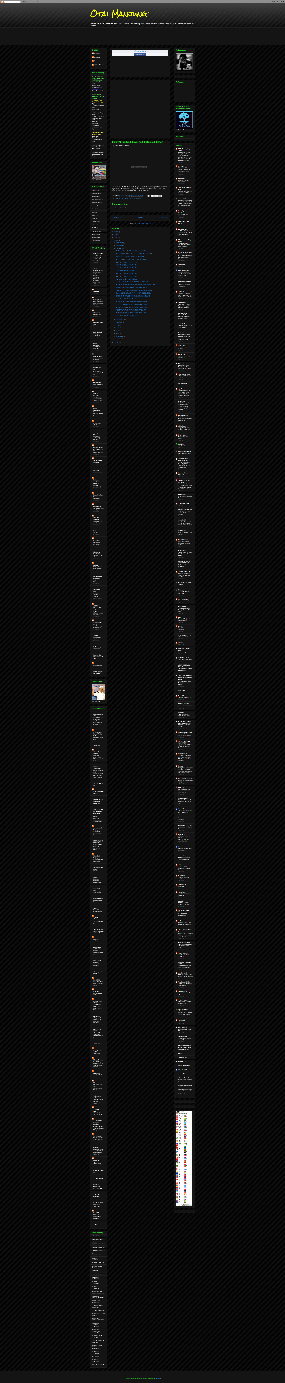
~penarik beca (182, 302)
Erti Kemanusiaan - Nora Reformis (184, 1030)
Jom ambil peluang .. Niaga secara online (185, 849)
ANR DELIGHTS (98, 783)
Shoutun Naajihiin (98, 898)
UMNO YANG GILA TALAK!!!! (183, 955)
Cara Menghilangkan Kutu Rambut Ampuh (185, 669)
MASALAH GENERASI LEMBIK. (184, 376)
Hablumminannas (98, 322)
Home (140, 218)
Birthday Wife (96, 1103)
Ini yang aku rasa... (183, 910)
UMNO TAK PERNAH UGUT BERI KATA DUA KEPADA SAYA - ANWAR (185, 295)
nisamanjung (96, 1161)
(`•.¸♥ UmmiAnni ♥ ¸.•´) (184, 503)
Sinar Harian (95, 209)
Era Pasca (181, 712)
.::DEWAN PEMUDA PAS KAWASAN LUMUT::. (97, 608)
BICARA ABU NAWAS (185, 509)
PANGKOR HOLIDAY (98, 1250)
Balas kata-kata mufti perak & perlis (98, 509)
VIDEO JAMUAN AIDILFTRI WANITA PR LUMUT (132, 304)
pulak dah (181, 865)
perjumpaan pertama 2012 (98, 953)
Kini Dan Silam (182, 383)
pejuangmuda (97, 506)
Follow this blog (140, 54)
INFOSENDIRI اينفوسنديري (97, 461)
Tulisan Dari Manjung (96, 857)
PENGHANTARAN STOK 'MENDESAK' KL (98, 1139)
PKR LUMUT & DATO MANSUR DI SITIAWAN (131, 251)
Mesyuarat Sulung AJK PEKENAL (97, 1153)
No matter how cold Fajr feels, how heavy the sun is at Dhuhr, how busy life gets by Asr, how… (98, 722)
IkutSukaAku (182, 1094)
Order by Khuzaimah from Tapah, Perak (98, 932)
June (118, 328)
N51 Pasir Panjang (98, 394)
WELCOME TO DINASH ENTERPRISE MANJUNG (97, 1003)
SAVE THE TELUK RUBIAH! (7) (126, 270)
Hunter (95, 343)
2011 (116, 237)
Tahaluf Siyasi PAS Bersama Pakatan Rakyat (185, 984)
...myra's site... (97, 745)
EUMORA (95, 871)
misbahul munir (182, 973)
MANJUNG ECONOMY (95, 1287)
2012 (116, 235)
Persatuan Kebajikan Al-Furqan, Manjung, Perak (98, 769)
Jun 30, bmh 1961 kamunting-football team (98, 372)
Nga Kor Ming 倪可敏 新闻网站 (98, 672)
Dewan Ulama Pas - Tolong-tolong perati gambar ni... (98, 303)
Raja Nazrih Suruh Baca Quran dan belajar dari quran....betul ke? (184, 790)
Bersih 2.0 (181, 333)
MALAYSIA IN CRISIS (185, 825)
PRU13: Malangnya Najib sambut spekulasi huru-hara (98, 450)
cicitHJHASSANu (99, 65)
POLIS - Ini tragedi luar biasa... (98, 385)
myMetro (94, 212)
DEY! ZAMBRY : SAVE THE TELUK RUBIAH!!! (131, 259)
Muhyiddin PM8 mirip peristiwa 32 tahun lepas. (184, 428)
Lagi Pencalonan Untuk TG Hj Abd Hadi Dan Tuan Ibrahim (185, 746)
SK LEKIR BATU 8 (97, 1239)
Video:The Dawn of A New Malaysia (185, 533)
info (94, 581)
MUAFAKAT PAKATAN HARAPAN (184, 592)
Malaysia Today (96, 206)
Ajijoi (179, 617)
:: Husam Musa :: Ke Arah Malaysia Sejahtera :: (185, 1079)
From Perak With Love (184, 982)
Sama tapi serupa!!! (183, 652)
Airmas (180, 818)
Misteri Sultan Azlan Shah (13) (184, 993)
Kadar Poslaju (96, 1053)
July (117, 325)
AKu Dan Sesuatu (98, 1178)
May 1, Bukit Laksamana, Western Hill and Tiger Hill (98, 819)
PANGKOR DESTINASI (95, 1282)
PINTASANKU (97, 877)
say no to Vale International (96, 541)
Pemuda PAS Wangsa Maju (184, 649)
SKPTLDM (95, 1271)
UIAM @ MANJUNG (98, 1310)
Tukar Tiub (181, 345)
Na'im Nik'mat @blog (184, 374)
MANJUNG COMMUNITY (96, 1360)
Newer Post (116, 218)
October (119, 248)
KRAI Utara (181, 787)
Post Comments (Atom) (144, 223)
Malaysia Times (96, 237)
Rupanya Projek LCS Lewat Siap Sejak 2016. (185, 356)
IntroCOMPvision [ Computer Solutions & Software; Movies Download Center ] (98, 1124)
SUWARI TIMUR (183, 1061)
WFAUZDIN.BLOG (183, 222)
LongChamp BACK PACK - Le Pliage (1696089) (98, 1065)
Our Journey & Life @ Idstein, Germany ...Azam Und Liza (98, 1098)
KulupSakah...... (182, 473)
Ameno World (182, 354)
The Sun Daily (96, 234)
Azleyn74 (95, 939)
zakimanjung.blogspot (98, 1171)
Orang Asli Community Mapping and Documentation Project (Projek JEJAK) (97, 279)
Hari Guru (95, 532)
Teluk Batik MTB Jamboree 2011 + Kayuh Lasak (98, 1204)
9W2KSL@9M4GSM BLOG (98, 792)
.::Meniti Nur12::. (98, 623)
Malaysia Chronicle (97, 202)
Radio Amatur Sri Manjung (98, 829)
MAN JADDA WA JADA (185, 778)
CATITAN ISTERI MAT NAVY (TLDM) (97, 1186)
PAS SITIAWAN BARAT (133, 199)
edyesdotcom (181, 389)
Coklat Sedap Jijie (98, 929)
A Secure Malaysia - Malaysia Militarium (98, 753)
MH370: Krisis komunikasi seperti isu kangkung (185, 811)
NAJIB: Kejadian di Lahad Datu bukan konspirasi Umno (185, 945)
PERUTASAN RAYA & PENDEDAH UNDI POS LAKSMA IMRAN (98, 595)
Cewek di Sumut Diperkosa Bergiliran (185, 497)
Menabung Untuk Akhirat (98, 715)
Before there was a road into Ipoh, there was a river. (98, 258)
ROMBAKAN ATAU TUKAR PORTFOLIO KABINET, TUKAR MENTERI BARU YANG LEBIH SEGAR (184, 464)
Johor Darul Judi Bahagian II (185, 827)
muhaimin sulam (183, 415)
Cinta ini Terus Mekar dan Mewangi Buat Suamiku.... (97, 1215)
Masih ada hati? (97, 314)
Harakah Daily (96, 221)
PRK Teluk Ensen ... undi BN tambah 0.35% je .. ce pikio (184, 801)
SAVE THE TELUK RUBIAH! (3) (126, 316)
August (118, 322)
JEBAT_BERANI (183, 953)
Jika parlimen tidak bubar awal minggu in (98, 413)
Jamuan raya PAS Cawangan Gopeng (185, 781)
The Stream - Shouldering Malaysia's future (97, 880)
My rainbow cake (97, 911)
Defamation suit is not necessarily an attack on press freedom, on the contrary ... (184, 170)
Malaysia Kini (96, 196)
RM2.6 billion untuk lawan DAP (185, 705)
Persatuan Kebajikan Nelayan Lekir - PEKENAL (98, 1149)
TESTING (180, 584)
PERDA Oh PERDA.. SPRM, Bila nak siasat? (184, 715)
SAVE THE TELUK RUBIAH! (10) (126, 262)
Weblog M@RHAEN (184, 1065)
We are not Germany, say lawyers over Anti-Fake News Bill (184, 575)
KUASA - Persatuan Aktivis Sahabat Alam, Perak (98, 271)
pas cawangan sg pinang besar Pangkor (97, 578)
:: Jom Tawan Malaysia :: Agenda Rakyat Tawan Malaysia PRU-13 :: (185, 1047)
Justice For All (182, 885)
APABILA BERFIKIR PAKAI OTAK (183, 181)
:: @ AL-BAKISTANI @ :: (185, 931)
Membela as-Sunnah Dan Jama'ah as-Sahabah (96, 482)
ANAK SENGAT (183, 754)
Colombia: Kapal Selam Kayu (97, 964)
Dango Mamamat (183, 798)
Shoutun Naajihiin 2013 (97, 901)
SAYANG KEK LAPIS (97, 1051)
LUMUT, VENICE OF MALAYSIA (98, 1341)
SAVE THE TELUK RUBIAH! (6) (126, 273)
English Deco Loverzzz (96, 919)
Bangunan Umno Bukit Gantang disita (98, 522)
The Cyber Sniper (183, 599)
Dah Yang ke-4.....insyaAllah (96, 334)
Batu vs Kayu (182, 435)
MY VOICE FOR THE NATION (98, 254)
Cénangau (181, 590)
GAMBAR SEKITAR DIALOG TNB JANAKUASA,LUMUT (134, 290)
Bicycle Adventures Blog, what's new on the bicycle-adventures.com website (98, 813)
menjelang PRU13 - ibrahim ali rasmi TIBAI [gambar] (185, 1013)
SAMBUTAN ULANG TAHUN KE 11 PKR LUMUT (131, 287)
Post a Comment (120, 208)
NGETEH (180, 223)
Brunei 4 (95, 324)
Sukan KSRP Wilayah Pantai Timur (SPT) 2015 (97, 346)
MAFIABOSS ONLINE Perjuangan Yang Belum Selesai (185, 677)
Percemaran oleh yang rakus (97, 638)
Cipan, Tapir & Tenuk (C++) (184, 188)
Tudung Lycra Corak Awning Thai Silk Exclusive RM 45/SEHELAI (98, 1020)
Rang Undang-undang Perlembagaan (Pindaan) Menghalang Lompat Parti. (185, 366)
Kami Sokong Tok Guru (185, 732)
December (119, 243)
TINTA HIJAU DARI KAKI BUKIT (184, 742)
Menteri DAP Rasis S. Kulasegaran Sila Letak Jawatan (184, 543)
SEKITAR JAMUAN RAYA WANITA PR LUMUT (131, 310)
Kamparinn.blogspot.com (98, 496)
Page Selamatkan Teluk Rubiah (97, 148)
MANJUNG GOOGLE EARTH (98, 1314)
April (118, 333)
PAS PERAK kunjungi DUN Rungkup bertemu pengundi (185, 975)
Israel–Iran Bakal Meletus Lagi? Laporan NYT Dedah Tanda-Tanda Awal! (185, 232)
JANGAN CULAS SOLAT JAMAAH (97, 567)
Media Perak (95, 190)
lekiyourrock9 (96, 552)
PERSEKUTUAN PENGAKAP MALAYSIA (98, 801)
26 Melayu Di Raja (98, 447)
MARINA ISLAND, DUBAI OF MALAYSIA (97, 1346)
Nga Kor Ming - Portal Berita (97, 648)
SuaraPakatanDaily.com (185, 1085)
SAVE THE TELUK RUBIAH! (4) (126, 299)
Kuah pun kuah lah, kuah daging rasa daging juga (184, 966)
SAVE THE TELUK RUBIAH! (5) (126, 276)
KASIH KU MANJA (96, 1110)
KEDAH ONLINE (183, 834)
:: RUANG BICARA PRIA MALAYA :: (184, 666)
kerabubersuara (182, 229)
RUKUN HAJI (96, 498)
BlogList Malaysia (183, 540)
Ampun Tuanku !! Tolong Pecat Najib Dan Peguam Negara (184, 682)
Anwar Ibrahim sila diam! (184, 601)
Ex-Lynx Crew (97, 423)
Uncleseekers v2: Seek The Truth (184, 481)
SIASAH (180, 626)
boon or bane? (96, 544)
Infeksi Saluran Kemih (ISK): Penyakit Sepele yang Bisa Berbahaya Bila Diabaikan (185, 256)
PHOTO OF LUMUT (98, 1364)
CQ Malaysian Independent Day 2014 (97, 833)
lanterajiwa (181, 901)
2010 (116, 240)
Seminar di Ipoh (97, 487)
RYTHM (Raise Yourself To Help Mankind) (97, 734)
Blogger (158, 1378)
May (117, 330)
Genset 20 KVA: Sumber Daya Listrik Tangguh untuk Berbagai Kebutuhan (185, 305)
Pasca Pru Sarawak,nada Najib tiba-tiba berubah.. (98, 625)
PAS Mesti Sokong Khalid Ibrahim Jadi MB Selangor (185, 923)
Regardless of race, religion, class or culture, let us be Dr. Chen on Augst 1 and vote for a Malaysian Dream (185, 202)
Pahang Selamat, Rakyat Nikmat (185, 240)
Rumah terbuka (97, 892)
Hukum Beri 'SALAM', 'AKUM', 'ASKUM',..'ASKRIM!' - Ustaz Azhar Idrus (184, 838)
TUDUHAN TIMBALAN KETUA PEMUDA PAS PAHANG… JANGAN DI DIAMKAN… (184, 758)
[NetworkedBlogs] (140, 51)
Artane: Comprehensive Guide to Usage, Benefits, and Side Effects (184, 273)
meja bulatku (182, 494)
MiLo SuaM (181, 401)
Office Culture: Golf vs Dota (98, 984)
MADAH (95, 565)
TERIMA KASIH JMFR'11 (97, 994)
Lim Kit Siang (182, 198)
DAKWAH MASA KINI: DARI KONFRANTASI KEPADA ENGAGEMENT (185, 523)
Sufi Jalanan (96, 313)
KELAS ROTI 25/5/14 (96, 848)
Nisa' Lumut (96, 531)
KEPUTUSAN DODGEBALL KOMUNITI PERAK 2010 (98, 1035)
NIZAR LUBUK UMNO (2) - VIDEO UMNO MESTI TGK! (134, 254)
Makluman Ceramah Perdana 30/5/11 (98, 613)
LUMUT (95, 1225)
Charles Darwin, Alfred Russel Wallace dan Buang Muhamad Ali (185, 418)
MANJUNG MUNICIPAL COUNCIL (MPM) (97, 1331)
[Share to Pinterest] (161, 196)
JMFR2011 (96, 991)
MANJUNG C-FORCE (97, 1030)
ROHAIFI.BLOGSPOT (184, 721)
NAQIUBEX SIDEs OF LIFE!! (98, 981)
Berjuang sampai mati (97, 434)
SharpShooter (182, 606)
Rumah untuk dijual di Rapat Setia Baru (184, 619)
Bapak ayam (181, 474)
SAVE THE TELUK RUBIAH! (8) (126, 268)
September (120, 319)
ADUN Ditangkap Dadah (184, 453)
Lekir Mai (95, 636)
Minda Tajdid (182, 520)
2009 (116, 342)
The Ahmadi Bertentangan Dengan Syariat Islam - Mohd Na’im (185, 284)
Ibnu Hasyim (181, 264)
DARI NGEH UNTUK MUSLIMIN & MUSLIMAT (131, 313)
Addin (180, 1053)
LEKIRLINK (96, 1044)
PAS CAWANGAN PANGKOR (98, 519)
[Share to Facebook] (159, 196)
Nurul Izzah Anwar (183, 270)
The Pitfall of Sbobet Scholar (98, 738)
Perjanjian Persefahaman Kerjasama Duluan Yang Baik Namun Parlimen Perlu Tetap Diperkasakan (185, 337)
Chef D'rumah (97, 1136)
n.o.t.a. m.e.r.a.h (182, 1070)
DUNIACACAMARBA (184, 635)
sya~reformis (181, 1020)
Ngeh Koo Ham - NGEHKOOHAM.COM (98, 657)
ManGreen (97, 57)
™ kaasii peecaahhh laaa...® (183, 212)
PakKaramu (181, 179)
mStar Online (95, 225)
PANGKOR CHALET (98, 1263)
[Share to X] (157, 196)
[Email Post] (148, 196)
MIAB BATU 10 (96, 1236)
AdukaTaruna (182, 426)
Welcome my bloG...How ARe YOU (97, 1084)
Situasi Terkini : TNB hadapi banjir (98, 358)
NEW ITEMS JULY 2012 (98, 922)
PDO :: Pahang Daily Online (184, 149)
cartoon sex (181, 886)
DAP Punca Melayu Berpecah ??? (183, 215)
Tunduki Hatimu (97, 356)
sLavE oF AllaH (97, 332)
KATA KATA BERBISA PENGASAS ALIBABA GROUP (184, 724)
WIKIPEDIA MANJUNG (95, 1277)
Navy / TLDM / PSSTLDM (97, 961)
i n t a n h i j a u (182, 1000)
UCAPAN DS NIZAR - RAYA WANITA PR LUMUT (132, 301)
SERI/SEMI (96, 1073)
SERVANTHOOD (98, 292)
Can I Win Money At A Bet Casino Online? (185, 326)
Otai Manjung (118, 14)
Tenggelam (181, 819)
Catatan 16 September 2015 (185, 697)
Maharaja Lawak (97, 1130)
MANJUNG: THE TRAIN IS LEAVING (98, 1292)
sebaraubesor (182, 892)
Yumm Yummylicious (97, 909)
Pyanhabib (181, 696)
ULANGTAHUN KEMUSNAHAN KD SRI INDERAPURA (133, 293)
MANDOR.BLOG (183, 459)
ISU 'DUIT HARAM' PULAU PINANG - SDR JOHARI (132, 282)
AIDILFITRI (120, 199)
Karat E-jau (181, 690)
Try (179, 1022)
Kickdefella (181, 809)
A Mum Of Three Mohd (185, 252)
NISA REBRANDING (97, 1163)
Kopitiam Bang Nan (183, 703)
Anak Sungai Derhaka (184, 281)
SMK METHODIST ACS (97, 1266)
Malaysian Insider (97, 193)
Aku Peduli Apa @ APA (185, 582)
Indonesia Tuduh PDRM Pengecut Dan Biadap (184, 858)
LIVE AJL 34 (181, 446)
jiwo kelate (181, 847)
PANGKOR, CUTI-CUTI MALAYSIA (97, 1336)
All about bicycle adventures (97, 1195)
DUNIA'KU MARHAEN (96, 409)
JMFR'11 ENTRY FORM (97, 1009)
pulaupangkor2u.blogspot (98, 972)
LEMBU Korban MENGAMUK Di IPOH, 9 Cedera (184, 868)
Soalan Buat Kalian (98, 472)
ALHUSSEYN (182, 550)
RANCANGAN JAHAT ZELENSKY (184, 347)
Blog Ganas (96, 470)
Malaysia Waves (182, 1074)
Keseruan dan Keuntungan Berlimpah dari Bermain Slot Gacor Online (185, 316)
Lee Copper (181, 921)
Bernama (94, 218)
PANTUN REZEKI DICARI (185, 659)
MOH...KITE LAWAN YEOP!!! (184, 963)
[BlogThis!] (154, 196)
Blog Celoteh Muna (96, 889)
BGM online (181, 876)
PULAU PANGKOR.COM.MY (98, 1243)
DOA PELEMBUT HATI (97, 1075)
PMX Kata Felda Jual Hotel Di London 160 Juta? (185, 192)
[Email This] (152, 196)
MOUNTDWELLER (184, 572)
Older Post (164, 218)
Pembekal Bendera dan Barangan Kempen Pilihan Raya (184, 609)
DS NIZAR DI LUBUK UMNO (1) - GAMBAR (130, 256)
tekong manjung (97, 665)
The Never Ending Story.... (98, 868)
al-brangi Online (182, 1036)
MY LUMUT (95, 1356)
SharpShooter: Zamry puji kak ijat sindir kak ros (98, 555)
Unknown (97, 61)
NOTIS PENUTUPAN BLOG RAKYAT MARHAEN (183, 564)
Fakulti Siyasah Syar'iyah (185, 1090)
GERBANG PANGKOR (95, 1258)
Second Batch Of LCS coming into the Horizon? (98, 758)
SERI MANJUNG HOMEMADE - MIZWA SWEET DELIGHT (98, 843)
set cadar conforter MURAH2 (97, 1088)
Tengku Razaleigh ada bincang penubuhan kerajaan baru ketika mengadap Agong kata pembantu (184, 406)
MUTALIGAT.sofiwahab (185, 292)
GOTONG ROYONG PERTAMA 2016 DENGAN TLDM (98, 775)
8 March (95, 425)
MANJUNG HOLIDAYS (95, 1352)
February (119, 336)
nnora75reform (182, 1027)
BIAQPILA (181, 444)
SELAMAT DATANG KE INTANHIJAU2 (184, 1002)
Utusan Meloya (96, 240)
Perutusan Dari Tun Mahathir (183, 437)
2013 (116, 232)
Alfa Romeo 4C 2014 (183, 637)
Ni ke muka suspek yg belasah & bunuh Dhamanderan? (183, 913)
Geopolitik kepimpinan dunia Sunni (184, 628)
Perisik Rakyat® (182, 1057)
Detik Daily (95, 228)
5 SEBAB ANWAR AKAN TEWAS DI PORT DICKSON (185, 512)
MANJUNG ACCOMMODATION (98, 1319)
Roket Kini (95, 215)
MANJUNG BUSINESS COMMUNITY (96, 1324)
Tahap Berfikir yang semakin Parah (98, 860)
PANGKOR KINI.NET (98, 1247)
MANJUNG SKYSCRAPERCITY (98, 1296)
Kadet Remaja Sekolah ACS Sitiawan (97, 949)
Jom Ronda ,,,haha (97, 941)
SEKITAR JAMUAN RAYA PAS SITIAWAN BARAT (132, 307)
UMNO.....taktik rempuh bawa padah (184, 1039)
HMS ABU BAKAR (183, 658)
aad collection (96, 1016)
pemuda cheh (182, 856)
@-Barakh (97, 53)
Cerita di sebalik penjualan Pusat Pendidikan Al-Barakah (185, 553)
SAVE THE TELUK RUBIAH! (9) (126, 265)
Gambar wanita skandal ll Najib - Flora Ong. (97, 437)
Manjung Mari (97, 300)
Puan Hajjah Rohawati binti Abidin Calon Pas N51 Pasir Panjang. (97, 398)
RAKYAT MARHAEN (184, 561)
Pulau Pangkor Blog (97, 368)
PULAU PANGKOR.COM (97, 1254)
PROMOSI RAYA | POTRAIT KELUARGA (184, 903)
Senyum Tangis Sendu (184, 451)
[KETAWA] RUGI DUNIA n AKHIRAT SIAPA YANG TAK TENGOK (185, 934)
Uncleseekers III (182, 991)
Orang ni (180, 766)
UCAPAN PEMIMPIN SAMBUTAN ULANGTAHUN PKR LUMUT (136, 284)
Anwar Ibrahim (182, 313)
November (119, 245)
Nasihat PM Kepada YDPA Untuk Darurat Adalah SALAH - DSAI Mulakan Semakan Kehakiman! (185, 393)
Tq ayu (94, 785)
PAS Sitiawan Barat (96, 590)
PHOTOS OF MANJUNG (96, 1301)
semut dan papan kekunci (183, 1010)
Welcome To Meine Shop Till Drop (98, 1061)
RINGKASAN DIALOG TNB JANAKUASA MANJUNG (133, 296)
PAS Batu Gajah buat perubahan (183, 878)
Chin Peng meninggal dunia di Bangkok (185, 894)
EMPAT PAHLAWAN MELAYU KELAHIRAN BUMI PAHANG (184, 244)
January (119, 339)
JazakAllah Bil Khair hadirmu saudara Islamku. (184, 734)
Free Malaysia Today (97, 199)
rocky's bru (181, 166)
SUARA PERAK (183, 363)
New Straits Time (96, 231)
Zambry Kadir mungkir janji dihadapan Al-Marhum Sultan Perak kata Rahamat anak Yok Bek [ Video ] (185, 770)
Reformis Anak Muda (184, 942)
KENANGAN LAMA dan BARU (97, 1113)
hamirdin (180, 643)
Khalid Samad (182, 531)
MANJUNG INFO (97, 1274)
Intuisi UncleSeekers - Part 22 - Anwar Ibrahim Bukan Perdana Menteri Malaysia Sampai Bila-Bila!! (185, 486)
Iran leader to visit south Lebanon (126, 279)
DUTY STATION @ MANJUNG (97, 1306)
